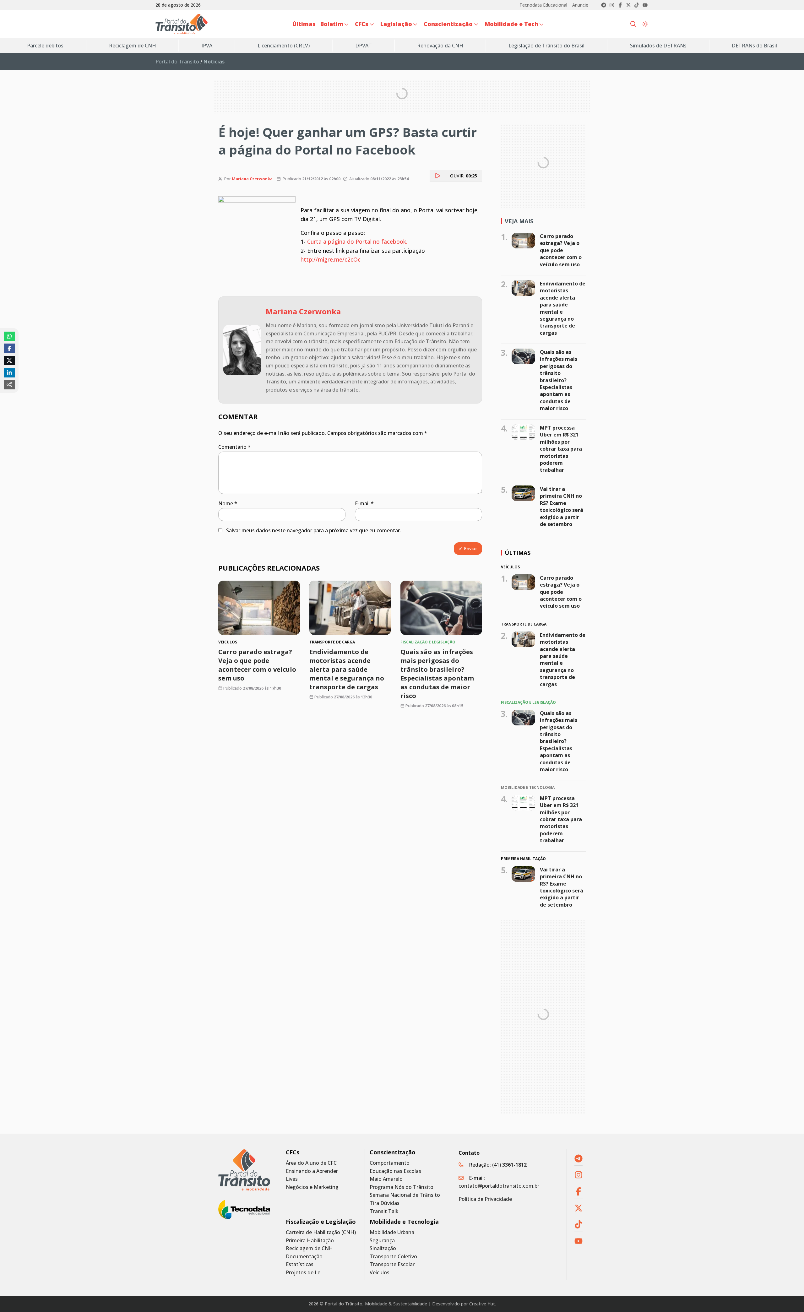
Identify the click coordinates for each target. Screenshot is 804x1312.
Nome (227, 503)
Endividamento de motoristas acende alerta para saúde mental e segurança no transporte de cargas (346, 669)
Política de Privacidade (485, 1198)
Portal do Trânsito (177, 61)
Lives (292, 1179)
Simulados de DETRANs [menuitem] (658, 45)
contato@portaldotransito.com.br (499, 1185)
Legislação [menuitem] (396, 24)
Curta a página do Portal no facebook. (357, 241)
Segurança (382, 1241)
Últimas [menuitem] (304, 24)
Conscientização (393, 1152)
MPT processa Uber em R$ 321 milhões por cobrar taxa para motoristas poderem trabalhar (561, 448)
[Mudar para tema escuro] (645, 24)
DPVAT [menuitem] (363, 45)
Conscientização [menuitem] (448, 24)
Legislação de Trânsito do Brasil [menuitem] (546, 45)
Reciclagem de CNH (309, 1248)
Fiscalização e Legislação (321, 1222)
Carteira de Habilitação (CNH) (321, 1232)
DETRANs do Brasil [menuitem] (754, 45)
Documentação (304, 1257)
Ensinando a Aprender (312, 1171)
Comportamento (390, 1163)
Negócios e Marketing (312, 1187)
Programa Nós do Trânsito (401, 1187)
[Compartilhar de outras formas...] (9, 384)
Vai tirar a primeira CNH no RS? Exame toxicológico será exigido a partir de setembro (561, 506)
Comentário (234, 446)
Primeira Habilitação (310, 1241)
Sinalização (383, 1248)
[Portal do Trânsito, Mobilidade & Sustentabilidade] (244, 1169)
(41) (509, 1164)
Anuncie (580, 5)
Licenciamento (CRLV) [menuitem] (284, 45)
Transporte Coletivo (393, 1257)
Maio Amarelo (386, 1179)
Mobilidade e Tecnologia (404, 1222)
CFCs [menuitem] (361, 24)
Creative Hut (482, 1304)
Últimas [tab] (517, 553)
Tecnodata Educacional (543, 5)
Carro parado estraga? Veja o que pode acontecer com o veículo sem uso (257, 665)
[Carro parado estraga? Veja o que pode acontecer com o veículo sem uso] (259, 608)
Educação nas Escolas (395, 1171)
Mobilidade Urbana (392, 1232)
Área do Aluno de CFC (311, 1163)
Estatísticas (299, 1264)
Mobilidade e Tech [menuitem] (511, 24)
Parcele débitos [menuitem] (45, 45)
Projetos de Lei (304, 1273)
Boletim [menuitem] (331, 24)
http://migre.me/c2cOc (331, 259)
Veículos (379, 1273)
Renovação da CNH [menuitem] (440, 45)
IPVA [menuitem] (206, 45)
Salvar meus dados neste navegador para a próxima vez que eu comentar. (313, 530)
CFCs (292, 1152)
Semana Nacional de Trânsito (405, 1195)
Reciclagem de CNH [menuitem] (132, 45)
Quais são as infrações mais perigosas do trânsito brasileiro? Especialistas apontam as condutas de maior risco (437, 674)
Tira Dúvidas (384, 1203)
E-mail (364, 503)
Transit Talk (384, 1211)
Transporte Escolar (392, 1264)
